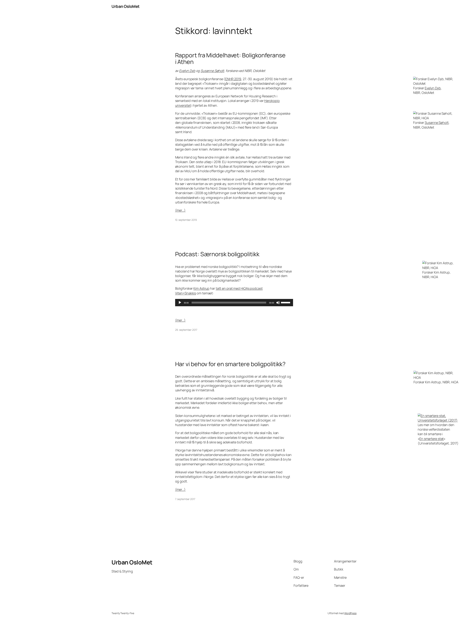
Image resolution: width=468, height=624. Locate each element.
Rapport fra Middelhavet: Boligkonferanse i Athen (230, 58)
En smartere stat (431, 438)
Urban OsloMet (126, 6)
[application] (234, 302)
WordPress (350, 613)
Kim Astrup (201, 288)
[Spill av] (180, 302)
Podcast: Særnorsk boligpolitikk (217, 254)
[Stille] (278, 302)
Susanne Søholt (212, 70)
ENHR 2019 (233, 79)
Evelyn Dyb (187, 70)
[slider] (286, 302)
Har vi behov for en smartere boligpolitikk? (230, 364)
